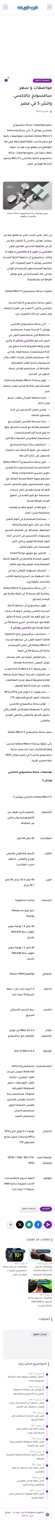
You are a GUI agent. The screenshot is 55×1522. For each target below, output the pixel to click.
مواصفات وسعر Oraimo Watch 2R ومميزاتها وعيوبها (42, 1271)
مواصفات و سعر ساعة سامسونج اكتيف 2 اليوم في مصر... (15, 1271)
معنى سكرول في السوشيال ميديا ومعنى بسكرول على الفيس (26, 1405)
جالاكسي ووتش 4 (21, 628)
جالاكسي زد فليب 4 (40, 252)
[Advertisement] (27, 48)
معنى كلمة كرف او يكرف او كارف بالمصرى (28, 1470)
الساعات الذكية (42, 80)
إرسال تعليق (39, 1334)
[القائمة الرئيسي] (49, 7)
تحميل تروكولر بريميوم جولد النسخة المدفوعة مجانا (26, 1379)
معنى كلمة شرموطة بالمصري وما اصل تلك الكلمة (27, 1444)
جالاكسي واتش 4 (23, 341)
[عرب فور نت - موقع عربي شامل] (27, 7)
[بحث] (5, 7)
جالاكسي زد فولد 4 (16, 252)
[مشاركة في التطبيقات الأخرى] (11, 1224)
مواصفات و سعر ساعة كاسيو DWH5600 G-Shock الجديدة (40, 1302)
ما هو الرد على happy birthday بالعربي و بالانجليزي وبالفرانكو (28, 1392)
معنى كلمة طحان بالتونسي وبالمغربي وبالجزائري (30, 1483)
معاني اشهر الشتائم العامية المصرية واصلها (25, 1457)
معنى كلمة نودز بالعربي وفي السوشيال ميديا (30, 1431)
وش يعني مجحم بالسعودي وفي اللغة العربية (27, 1418)
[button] (38, 1224)
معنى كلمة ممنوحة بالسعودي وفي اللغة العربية (26, 1496)
